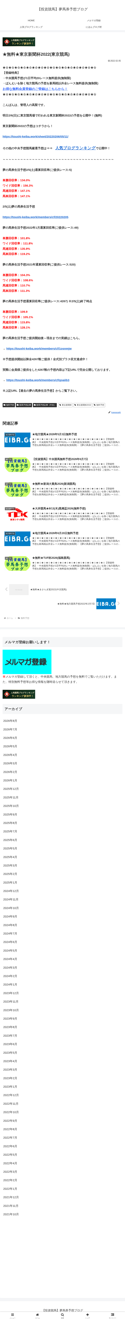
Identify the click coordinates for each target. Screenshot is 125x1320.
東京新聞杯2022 (84, 405)
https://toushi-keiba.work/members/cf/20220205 (35, 217)
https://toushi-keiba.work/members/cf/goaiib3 (37, 380)
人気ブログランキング (75, 148)
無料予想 (10, 405)
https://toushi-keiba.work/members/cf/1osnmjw (39, 348)
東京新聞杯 (67, 405)
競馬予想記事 (25, 405)
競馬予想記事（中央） (46, 405)
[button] (115, 768)
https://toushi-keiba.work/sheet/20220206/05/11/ (35, 136)
